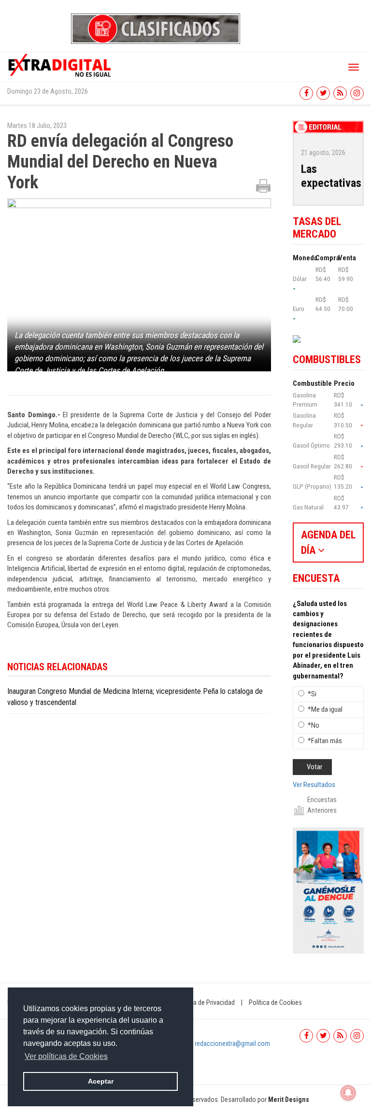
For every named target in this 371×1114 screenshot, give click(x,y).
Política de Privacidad (205, 1002)
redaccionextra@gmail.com (232, 1043)
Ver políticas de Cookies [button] (66, 1056)
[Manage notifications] (348, 1092)
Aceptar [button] (101, 1081)
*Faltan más (325, 740)
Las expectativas (331, 176)
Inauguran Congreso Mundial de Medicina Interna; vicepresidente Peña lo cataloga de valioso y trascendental (135, 697)
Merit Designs (288, 1099)
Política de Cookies (275, 1002)
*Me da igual (325, 709)
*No (313, 725)
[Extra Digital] (60, 65)
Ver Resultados (314, 784)
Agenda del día (328, 542)
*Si (312, 694)
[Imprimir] (263, 185)
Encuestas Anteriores (322, 804)
